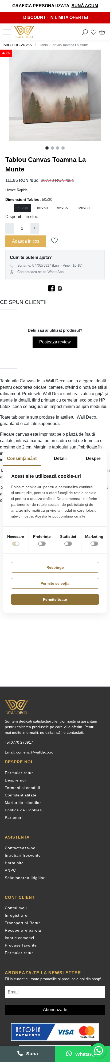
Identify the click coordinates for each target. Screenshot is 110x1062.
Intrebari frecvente (23, 855)
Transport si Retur (22, 923)
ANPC (10, 870)
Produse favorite (21, 945)
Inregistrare (16, 915)
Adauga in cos (25, 241)
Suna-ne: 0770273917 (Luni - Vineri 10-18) (49, 265)
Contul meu (16, 908)
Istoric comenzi (19, 938)
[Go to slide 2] (52, 148)
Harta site (14, 863)
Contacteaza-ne (20, 848)
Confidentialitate (21, 795)
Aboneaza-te (55, 1009)
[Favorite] (93, 32)
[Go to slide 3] (57, 148)
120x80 (83, 208)
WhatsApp (86, 1054)
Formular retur (19, 773)
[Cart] (102, 32)
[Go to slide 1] (47, 148)
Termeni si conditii (22, 788)
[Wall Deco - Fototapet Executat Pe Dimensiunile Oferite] (25, 32)
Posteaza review (55, 342)
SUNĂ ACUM (85, 5)
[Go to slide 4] (63, 148)
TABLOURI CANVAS (17, 45)
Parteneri (14, 817)
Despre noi (15, 780)
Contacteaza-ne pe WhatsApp (40, 272)
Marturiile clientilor (23, 802)
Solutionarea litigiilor (25, 878)
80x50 (42, 208)
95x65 (62, 208)
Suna (31, 1053)
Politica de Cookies (23, 810)
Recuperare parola (23, 930)
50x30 (22, 208)
